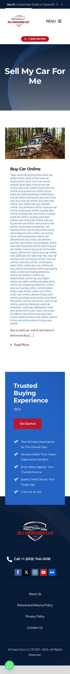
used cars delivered (34, 307)
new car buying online (32, 258)
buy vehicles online (30, 207)
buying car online (29, 210)
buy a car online (28, 187)
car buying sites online (30, 236)
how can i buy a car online (25, 245)
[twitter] (26, 572)
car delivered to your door (29, 237)
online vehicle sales (41, 287)
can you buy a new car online (31, 221)
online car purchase (37, 278)
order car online (41, 291)
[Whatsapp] (9, 665)
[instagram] (35, 572)
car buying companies (32, 226)
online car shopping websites (27, 284)
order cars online (20, 294)
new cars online (28, 262)
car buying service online (25, 232)
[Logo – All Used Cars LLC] (18, 12)
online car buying (25, 268)
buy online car (27, 203)
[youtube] (43, 572)
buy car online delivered (24, 197)
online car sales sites (42, 281)
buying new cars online (32, 213)
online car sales (19, 281)
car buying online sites (40, 229)
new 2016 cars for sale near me (28, 255)
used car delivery (29, 304)
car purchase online (45, 242)
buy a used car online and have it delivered (32, 192)
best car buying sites (29, 174)
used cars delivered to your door (31, 309)
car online (26, 242)
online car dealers (20, 274)
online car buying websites (33, 271)
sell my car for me (33, 300)
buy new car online (27, 200)
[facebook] (18, 572)
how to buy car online (43, 252)
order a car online (20, 291)
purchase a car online (31, 297)
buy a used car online (31, 190)
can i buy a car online (31, 220)
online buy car (32, 265)
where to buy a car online (33, 316)
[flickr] (52, 572)
